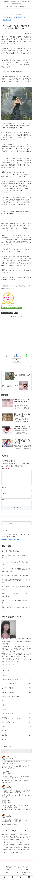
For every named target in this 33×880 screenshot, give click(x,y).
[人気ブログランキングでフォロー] (11, 307)
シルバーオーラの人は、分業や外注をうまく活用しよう (16, 563)
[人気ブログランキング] (8, 298)
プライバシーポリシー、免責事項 (24, 873)
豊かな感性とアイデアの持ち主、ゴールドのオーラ (16, 581)
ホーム (8, 869)
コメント (5, 468)
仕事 (17, 312)
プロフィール (7, 20)
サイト (3, 499)
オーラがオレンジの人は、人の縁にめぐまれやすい (16, 588)
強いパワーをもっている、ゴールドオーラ (15, 575)
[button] (29, 523)
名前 (3, 487)
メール (4, 493)
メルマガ (8, 872)
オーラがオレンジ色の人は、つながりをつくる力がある (16, 595)
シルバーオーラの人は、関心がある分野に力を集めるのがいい (16, 570)
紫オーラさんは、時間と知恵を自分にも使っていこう (16, 557)
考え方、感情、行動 (8, 312)
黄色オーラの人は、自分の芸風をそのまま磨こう (16, 602)
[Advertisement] (16, 334)
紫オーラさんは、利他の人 (10, 551)
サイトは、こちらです (8, 664)
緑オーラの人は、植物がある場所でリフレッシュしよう (16, 608)
